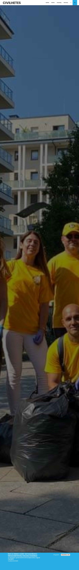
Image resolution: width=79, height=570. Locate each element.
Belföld (47, 2)
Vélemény (66, 2)
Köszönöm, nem (65, 554)
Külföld (52, 2)
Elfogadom (56, 554)
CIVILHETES (12, 3)
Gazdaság (59, 2)
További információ (13, 561)
